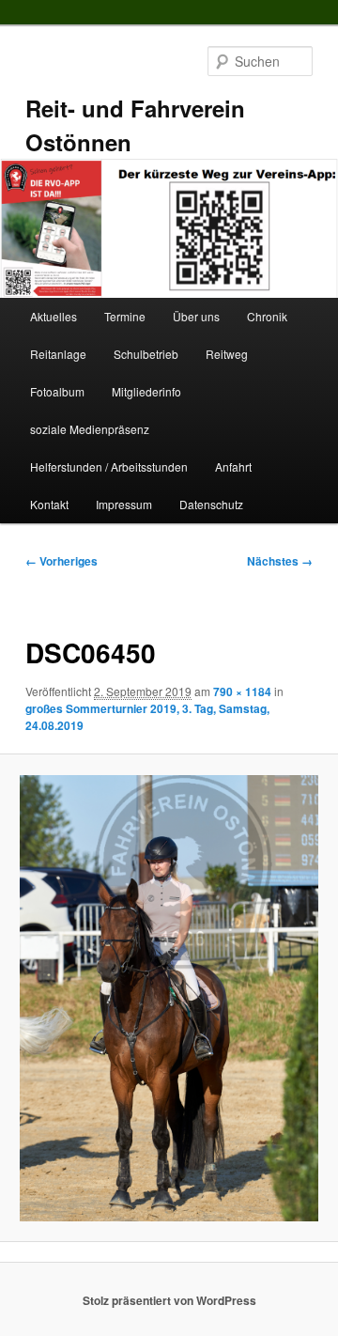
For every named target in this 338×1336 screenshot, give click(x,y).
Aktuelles (53, 316)
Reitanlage (58, 354)
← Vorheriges (61, 560)
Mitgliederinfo (146, 391)
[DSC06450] (168, 998)
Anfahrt (233, 466)
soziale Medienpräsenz (89, 429)
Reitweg (227, 354)
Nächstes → (280, 560)
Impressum (124, 504)
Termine (125, 316)
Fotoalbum (57, 391)
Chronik (267, 316)
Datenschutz (211, 504)
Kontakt (49, 504)
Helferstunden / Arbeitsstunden (109, 466)
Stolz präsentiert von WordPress (169, 1300)
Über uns (196, 316)
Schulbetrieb (146, 354)
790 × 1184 (242, 691)
